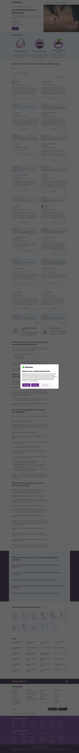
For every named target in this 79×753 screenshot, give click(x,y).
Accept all (26, 385)
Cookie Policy (35, 380)
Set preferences (45, 385)
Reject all (35, 385)
